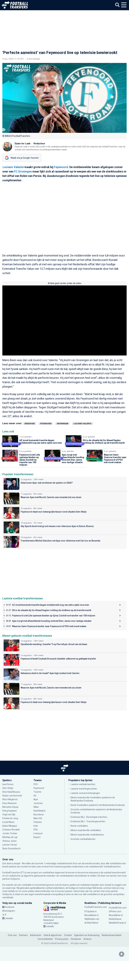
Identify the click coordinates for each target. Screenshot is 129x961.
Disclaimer (76, 939)
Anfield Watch (91, 923)
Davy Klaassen (9, 803)
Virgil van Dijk (9, 814)
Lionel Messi (8, 822)
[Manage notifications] (121, 954)
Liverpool (38, 833)
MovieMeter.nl (91, 915)
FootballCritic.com (118, 907)
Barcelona (39, 814)
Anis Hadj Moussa (11, 792)
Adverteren (35, 935)
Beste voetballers (79, 826)
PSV (36, 784)
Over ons (12, 935)
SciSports (15, 879)
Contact (68, 935)
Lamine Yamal (9, 844)
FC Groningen (23, 171)
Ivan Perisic (8, 784)
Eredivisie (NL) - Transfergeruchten (88, 821)
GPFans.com (115, 911)
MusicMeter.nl (116, 915)
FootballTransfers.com (95, 907)
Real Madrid (39, 810)
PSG (36, 829)
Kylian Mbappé (9, 826)
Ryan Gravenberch (11, 848)
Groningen (62, 424)
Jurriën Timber (9, 833)
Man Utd (38, 818)
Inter (36, 826)
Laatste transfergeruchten (84, 788)
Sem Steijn (7, 788)
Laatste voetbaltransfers (83, 784)
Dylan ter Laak (22, 143)
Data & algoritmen (53, 935)
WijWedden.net (91, 919)
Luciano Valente (13, 167)
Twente (37, 792)
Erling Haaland (9, 810)
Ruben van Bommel (12, 795)
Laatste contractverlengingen (85, 793)
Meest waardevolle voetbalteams (87, 834)
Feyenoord (61, 167)
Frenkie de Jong (10, 818)
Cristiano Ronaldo (11, 829)
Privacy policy (61, 939)
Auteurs (88, 939)
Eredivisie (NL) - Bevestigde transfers (89, 817)
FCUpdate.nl (90, 911)
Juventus (38, 803)
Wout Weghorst (10, 799)
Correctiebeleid (45, 939)
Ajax (36, 799)
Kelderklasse (115, 919)
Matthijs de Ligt (10, 837)
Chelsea (38, 822)
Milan (36, 807)
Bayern (37, 837)
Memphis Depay (10, 807)
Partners (23, 935)
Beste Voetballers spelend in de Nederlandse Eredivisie (98, 805)
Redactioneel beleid (111, 935)
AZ (35, 795)
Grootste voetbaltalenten (83, 839)
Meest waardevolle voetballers (86, 830)
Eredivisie (30, 424)
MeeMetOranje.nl (117, 923)
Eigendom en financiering (86, 935)
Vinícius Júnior (9, 841)
